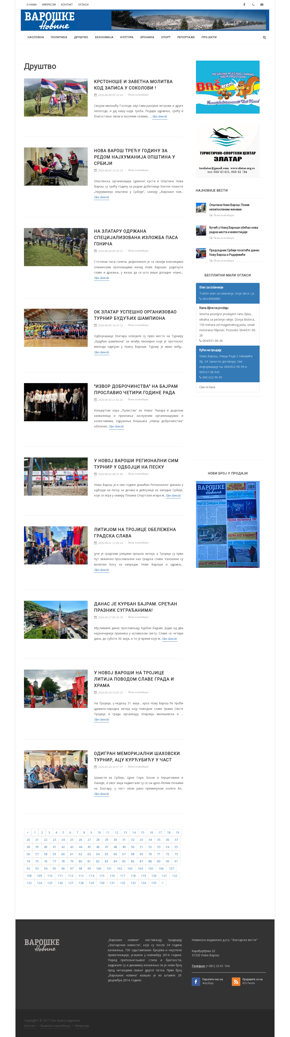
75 (37, 861)
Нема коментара (138, 94)
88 (150, 861)
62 (80, 854)
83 (106, 861)
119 (143, 876)
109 (39, 876)
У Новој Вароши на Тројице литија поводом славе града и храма (134, 679)
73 (176, 854)
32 (132, 840)
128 (81, 883)
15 (142, 832)
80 (80, 861)
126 (60, 883)
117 (122, 876)
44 (80, 847)
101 (109, 868)
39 (37, 847)
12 (116, 832)
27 (89, 840)
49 (124, 847)
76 (45, 861)
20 (28, 840)
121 (164, 876)
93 (37, 868)
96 (63, 868)
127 (70, 883)
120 (153, 876)
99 (89, 868)
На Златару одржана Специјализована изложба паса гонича (136, 237)
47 (106, 847)
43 (71, 847)
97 (71, 868)
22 (45, 840)
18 (168, 832)
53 (158, 847)
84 (115, 861)
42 (63, 847)
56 (28, 854)
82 (98, 861)
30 (115, 840)
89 (158, 861)
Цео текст (160, 116)
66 (115, 854)
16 (151, 832)
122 (174, 876)
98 (80, 868)
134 (143, 883)
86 (132, 861)
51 (141, 847)
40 (45, 847)
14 (134, 832)
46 (98, 847)
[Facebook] (244, 4)
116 (112, 876)
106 (161, 868)
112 (70, 876)
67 (124, 854)
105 (150, 868)
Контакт (67, 4)
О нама (32, 4)
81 (89, 861)
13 (125, 832)
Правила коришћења (55, 1026)
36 (167, 840)
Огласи (83, 4)
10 (99, 832)
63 (89, 854)
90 (167, 861)
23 (54, 840)
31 (124, 840)
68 (132, 854)
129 (91, 883)
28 (98, 840)
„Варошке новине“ (123, 940)
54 (167, 847)
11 (108, 832)
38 (28, 847)
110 (49, 876)
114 (91, 876)
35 (158, 840)
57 (37, 854)
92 (28, 868)
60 (63, 854)
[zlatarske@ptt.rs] (262, 4)
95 (54, 868)
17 (160, 832)
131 (112, 883)
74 (28, 861)
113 (81, 876)
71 (158, 854)
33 (141, 840)
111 (60, 876)
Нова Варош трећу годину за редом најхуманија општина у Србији (134, 157)
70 (150, 854)
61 (71, 854)
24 (63, 840)
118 (133, 876)
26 (80, 840)
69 (141, 854)
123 (29, 883)
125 (49, 883)
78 (63, 861)
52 (150, 847)
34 (150, 840)
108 (29, 876)
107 (171, 868)
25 (71, 840)
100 (98, 868)
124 (39, 883)
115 (101, 876)
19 (177, 832)
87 (141, 861)
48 (115, 847)
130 (101, 883)
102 (119, 868)
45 (89, 847)
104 (140, 868)
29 (106, 840)
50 (132, 847)
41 (54, 847)
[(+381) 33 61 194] (253, 4)
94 (45, 868)
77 (54, 861)
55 (176, 847)
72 (167, 854)
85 (124, 861)
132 (122, 883)
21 (37, 840)
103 (129, 868)
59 (54, 854)
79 (71, 861)
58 (45, 854)
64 (98, 854)
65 (106, 854)
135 (153, 883)
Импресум (49, 4)
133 (133, 883)
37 (176, 840)
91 (176, 861)
